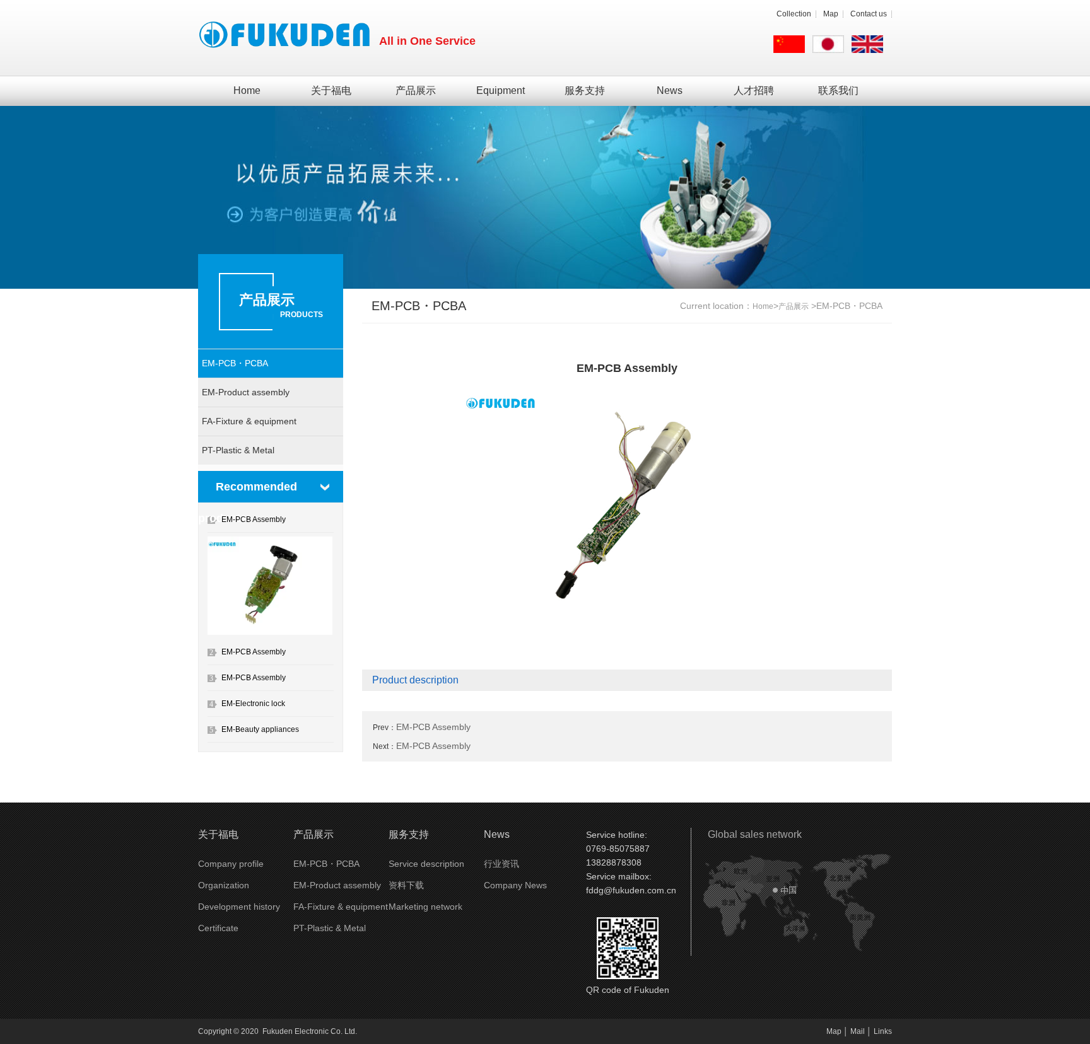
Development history (239, 907)
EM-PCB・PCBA (235, 363)
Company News (515, 885)
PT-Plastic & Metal (238, 450)
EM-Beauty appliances (260, 729)
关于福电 (331, 90)
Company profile (231, 864)
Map (830, 13)
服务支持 (585, 90)
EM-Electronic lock (253, 703)
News (670, 90)
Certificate (218, 928)
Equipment (500, 90)
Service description (426, 864)
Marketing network (425, 907)
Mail (857, 1031)
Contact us (868, 13)
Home (247, 90)
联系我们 (838, 90)
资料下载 (406, 885)
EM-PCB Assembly (253, 519)
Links (883, 1031)
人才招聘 (754, 90)
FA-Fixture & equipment (249, 421)
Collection (793, 13)
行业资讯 (501, 864)
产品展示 (416, 90)
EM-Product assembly (246, 392)
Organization (223, 885)
